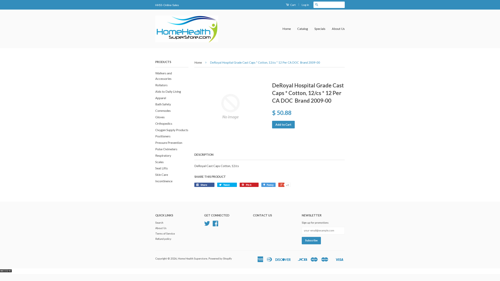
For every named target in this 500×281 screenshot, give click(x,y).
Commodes (163, 110)
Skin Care (161, 174)
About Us (338, 28)
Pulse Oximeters (166, 149)
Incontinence (163, 181)
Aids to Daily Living (168, 91)
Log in (305, 4)
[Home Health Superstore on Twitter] (207, 224)
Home (286, 28)
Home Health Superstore (192, 258)
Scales (159, 162)
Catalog (302, 28)
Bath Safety (163, 104)
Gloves (160, 117)
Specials (319, 28)
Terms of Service (165, 233)
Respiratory (163, 155)
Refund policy (163, 238)
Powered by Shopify (220, 258)
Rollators (161, 85)
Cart (293, 4)
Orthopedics (163, 123)
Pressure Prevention (168, 142)
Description (203, 154)
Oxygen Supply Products (171, 130)
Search (159, 222)
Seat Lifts (161, 168)
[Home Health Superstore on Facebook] (215, 224)
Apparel (160, 98)
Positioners (163, 136)
